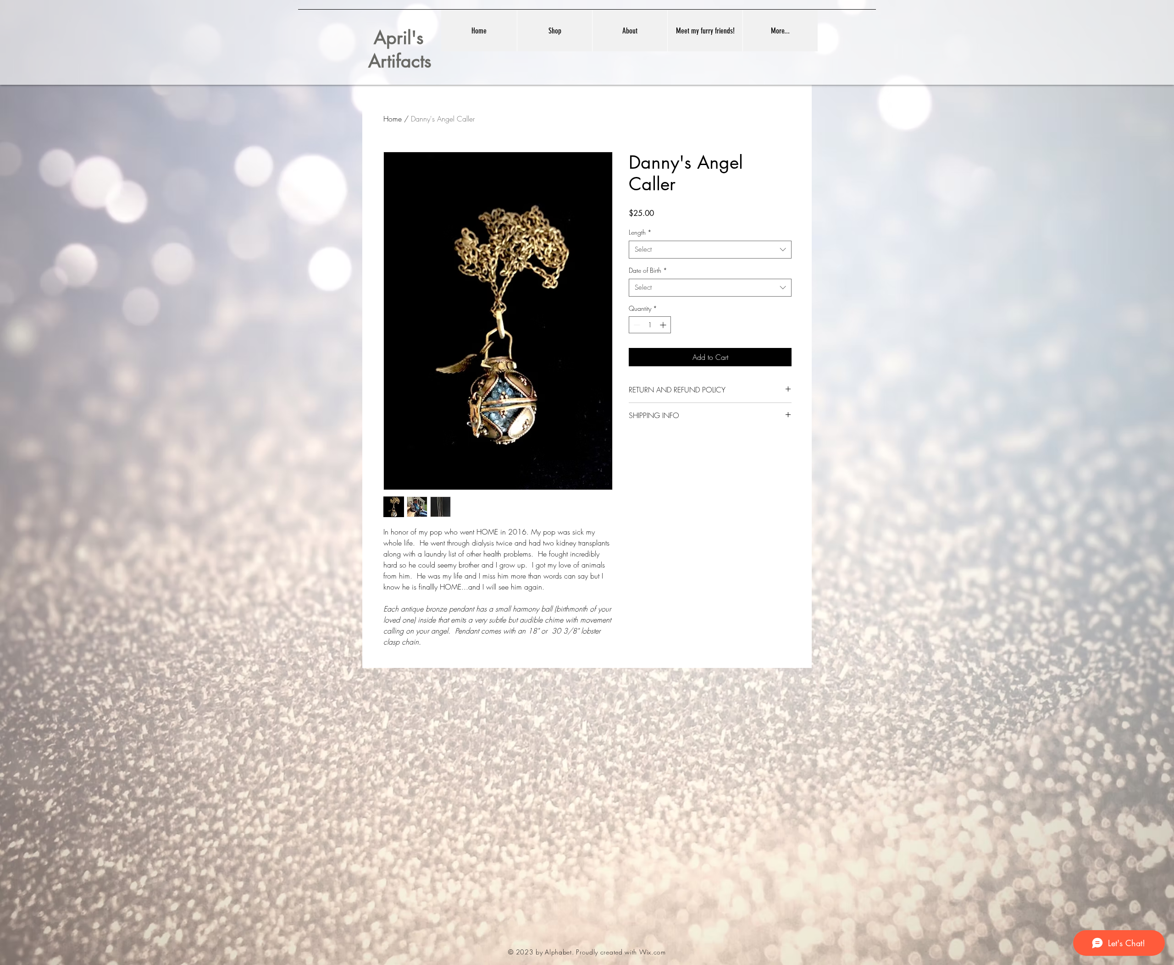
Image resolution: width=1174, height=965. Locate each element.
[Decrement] (636, 325)
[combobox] (710, 250)
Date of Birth (648, 270)
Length (640, 232)
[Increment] (664, 325)
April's (396, 37)
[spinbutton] (650, 325)
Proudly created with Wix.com (621, 952)
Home (392, 119)
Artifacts (400, 60)
